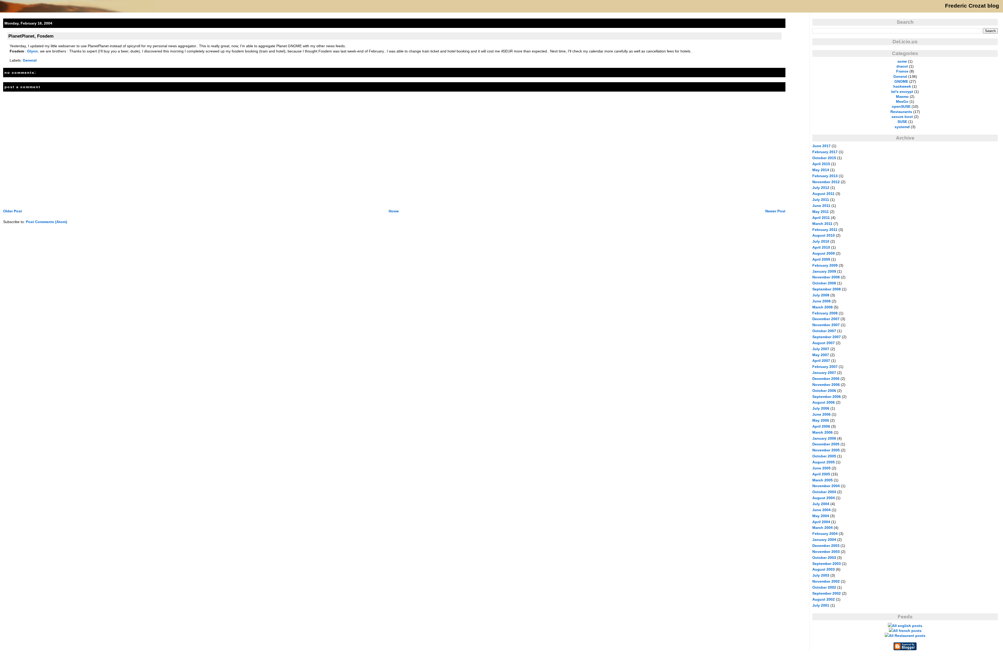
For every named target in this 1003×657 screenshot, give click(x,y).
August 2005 (823, 462)
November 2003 (826, 552)
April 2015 (821, 164)
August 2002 (823, 599)
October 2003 (824, 558)
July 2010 (820, 241)
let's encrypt (902, 91)
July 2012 (820, 188)
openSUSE (901, 106)
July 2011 (820, 200)
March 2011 (822, 224)
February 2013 (825, 176)
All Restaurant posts (907, 636)
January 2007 (824, 373)
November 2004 (826, 486)
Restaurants (901, 112)
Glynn (32, 51)
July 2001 (820, 605)
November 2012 (826, 182)
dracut (902, 66)
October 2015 (824, 158)
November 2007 (826, 325)
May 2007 (820, 355)
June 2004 (821, 510)
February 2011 (824, 230)
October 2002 (824, 587)
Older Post (12, 211)
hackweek (902, 86)
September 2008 (826, 289)
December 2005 (825, 444)
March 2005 (822, 480)
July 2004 (820, 504)
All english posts (907, 626)
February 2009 (825, 265)
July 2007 (820, 349)
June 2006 (821, 414)
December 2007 (825, 319)
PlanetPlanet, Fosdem (31, 36)
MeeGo (902, 101)
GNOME (901, 81)
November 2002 (826, 581)
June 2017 (821, 146)
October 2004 (824, 492)
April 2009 (821, 259)
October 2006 (824, 391)
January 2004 (824, 539)
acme (902, 61)
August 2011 (823, 194)
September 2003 (826, 564)
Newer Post (775, 211)
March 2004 (822, 527)
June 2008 (821, 301)
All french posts (907, 631)
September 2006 (826, 397)
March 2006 (822, 432)
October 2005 (824, 456)
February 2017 (825, 152)
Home (394, 211)
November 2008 (826, 277)
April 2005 (821, 474)
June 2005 (821, 468)
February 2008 (825, 313)
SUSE (902, 122)
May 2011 (820, 212)
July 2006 (820, 408)
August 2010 (823, 235)
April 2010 (821, 247)
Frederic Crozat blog (972, 6)
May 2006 (820, 420)
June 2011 (821, 206)
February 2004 (825, 533)
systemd (902, 127)
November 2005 (826, 450)
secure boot (902, 117)
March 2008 (822, 307)
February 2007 (825, 367)
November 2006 (826, 385)
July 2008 (820, 295)
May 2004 (820, 516)
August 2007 (823, 343)
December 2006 (825, 379)
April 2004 (821, 522)
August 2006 (823, 402)
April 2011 (821, 218)
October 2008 (824, 283)
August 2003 (823, 569)
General (30, 60)
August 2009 (823, 253)
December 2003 (825, 545)
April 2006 (821, 426)
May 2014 (820, 170)
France (902, 71)
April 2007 (821, 361)
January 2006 (824, 438)
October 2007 (824, 331)
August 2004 (823, 498)
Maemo (902, 96)
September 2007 (826, 337)
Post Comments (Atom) (46, 222)
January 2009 (824, 271)
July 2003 (820, 575)
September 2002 (826, 593)
